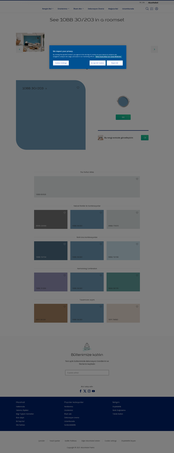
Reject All (114, 63)
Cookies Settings (61, 63)
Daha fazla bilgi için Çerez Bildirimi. (108, 56)
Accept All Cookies (97, 63)
